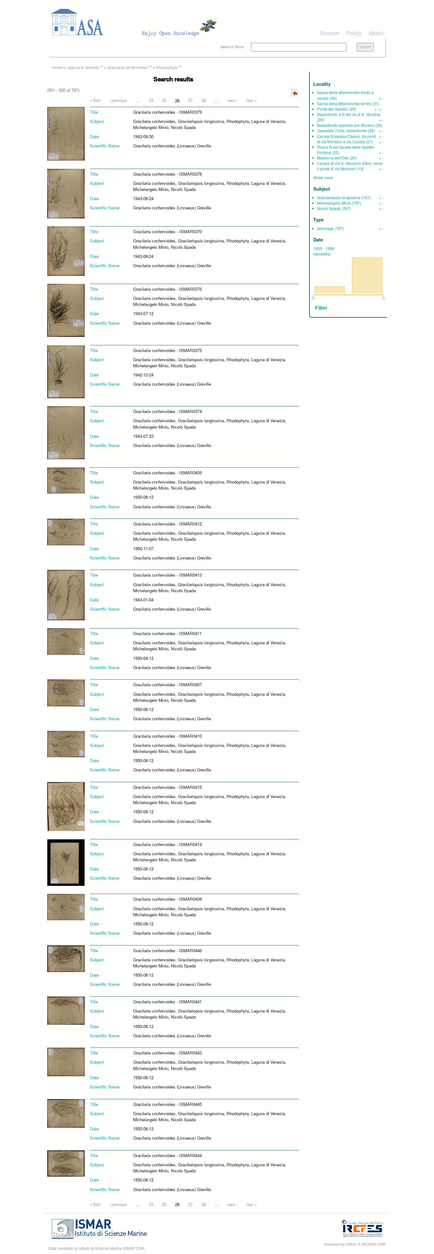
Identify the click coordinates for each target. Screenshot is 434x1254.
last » (252, 100)
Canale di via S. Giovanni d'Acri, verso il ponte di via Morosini (350, 165)
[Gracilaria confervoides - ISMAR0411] (66, 641)
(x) (101, 66)
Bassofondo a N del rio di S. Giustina (348, 114)
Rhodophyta (166, 67)
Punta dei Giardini (332, 109)
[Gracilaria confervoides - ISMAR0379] (66, 133)
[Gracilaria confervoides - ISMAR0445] (66, 1113)
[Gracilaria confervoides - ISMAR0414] (66, 862)
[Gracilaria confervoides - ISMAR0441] (66, 1010)
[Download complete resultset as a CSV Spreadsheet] (294, 92)
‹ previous (118, 100)
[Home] (136, 22)
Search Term (232, 47)
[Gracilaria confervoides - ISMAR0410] (66, 744)
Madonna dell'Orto (333, 157)
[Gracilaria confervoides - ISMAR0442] (66, 1061)
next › (232, 100)
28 (203, 100)
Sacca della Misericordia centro (344, 103)
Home (57, 67)
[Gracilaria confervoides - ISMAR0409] (66, 480)
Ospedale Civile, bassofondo (342, 130)
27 (190, 100)
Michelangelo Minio (334, 203)
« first (95, 100)
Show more (323, 177)
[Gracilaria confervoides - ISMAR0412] (66, 531)
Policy (354, 33)
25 (164, 100)
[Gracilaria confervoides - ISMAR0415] (66, 806)
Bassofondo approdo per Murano (345, 125)
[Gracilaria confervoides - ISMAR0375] (66, 371)
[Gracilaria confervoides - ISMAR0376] (66, 310)
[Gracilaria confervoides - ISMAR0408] (66, 907)
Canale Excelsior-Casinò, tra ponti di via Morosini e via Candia (346, 138)
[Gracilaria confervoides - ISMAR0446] (66, 958)
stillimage (325, 228)
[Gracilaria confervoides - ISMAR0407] (66, 692)
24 (151, 100)
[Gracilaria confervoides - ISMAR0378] (66, 193)
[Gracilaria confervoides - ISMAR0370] (66, 250)
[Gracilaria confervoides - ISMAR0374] (66, 432)
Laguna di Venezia (82, 67)
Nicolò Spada (329, 208)
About (376, 33)
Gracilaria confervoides (127, 67)
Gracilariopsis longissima (339, 197)
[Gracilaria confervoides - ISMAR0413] (66, 595)
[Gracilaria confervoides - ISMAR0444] (66, 1163)
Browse (329, 33)
